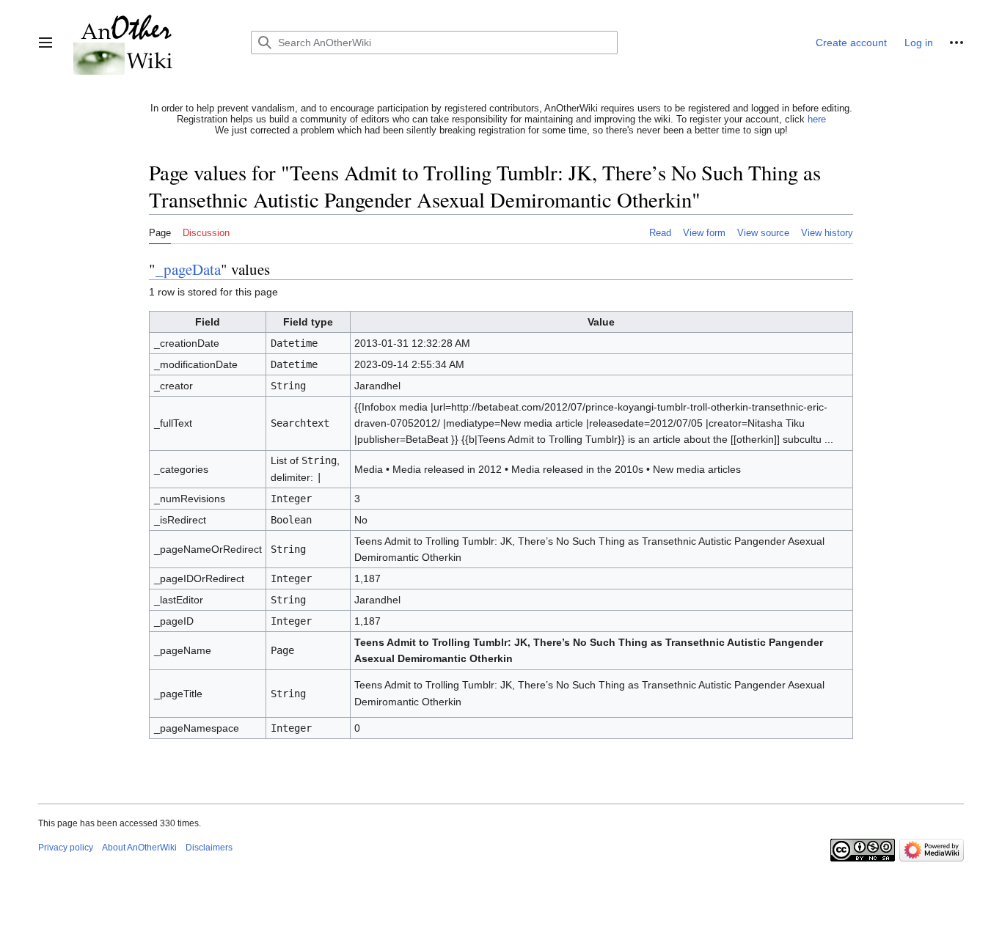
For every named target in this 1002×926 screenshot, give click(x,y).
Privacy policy (65, 847)
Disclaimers (209, 847)
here (817, 119)
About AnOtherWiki (139, 847)
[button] (45, 42)
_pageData (188, 269)
